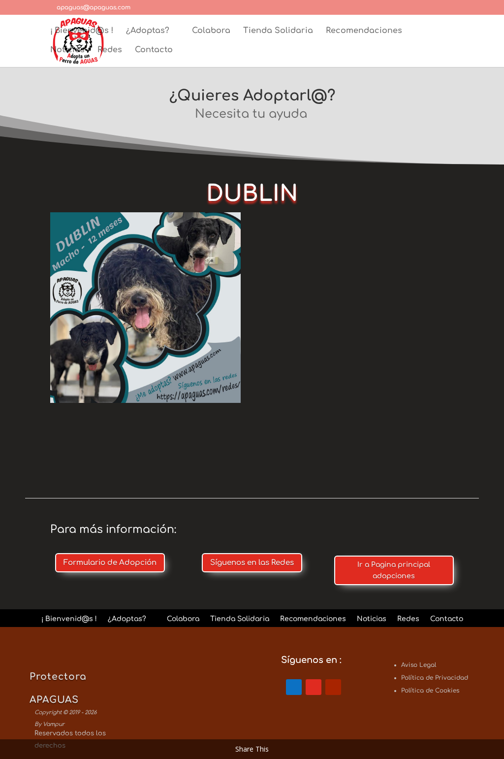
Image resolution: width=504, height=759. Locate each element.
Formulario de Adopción (110, 563)
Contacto (154, 50)
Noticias (67, 50)
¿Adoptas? (147, 31)
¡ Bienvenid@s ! (81, 31)
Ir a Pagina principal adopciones (393, 570)
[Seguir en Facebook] (294, 687)
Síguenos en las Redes (252, 563)
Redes (109, 50)
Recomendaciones (364, 31)
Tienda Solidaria (278, 31)
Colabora (211, 31)
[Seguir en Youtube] (333, 687)
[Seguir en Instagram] (313, 687)
